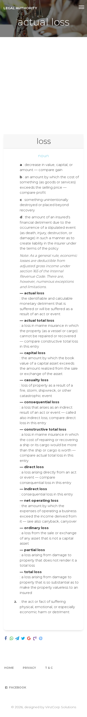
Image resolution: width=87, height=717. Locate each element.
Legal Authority (20, 8)
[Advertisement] (43, 82)
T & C (49, 667)
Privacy (29, 667)
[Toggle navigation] (81, 7)
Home (9, 667)
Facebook (17, 687)
